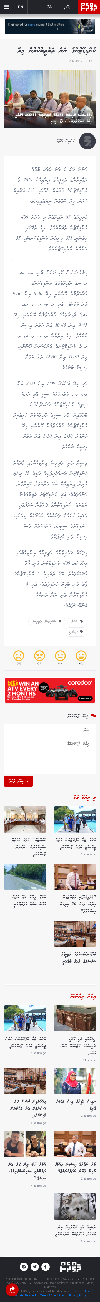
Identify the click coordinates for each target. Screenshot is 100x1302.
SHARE (12, 1292)
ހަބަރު (49, 7)
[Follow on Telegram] (24, 1267)
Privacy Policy (77, 1295)
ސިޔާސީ (68, 7)
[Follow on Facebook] (45, 1267)
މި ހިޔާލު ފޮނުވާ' (18, 781)
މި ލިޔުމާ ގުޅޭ (85, 797)
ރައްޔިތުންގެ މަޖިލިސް (46, 621)
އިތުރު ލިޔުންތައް (83, 996)
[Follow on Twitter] (35, 1267)
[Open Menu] (7, 7)
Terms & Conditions (52, 1295)
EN (20, 6)
